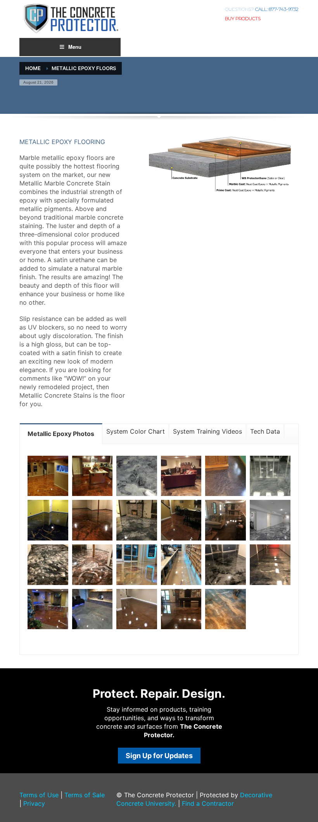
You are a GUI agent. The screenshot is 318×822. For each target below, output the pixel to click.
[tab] (61, 433)
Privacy (34, 803)
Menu (74, 46)
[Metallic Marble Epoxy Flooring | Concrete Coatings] (48, 476)
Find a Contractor (208, 803)
